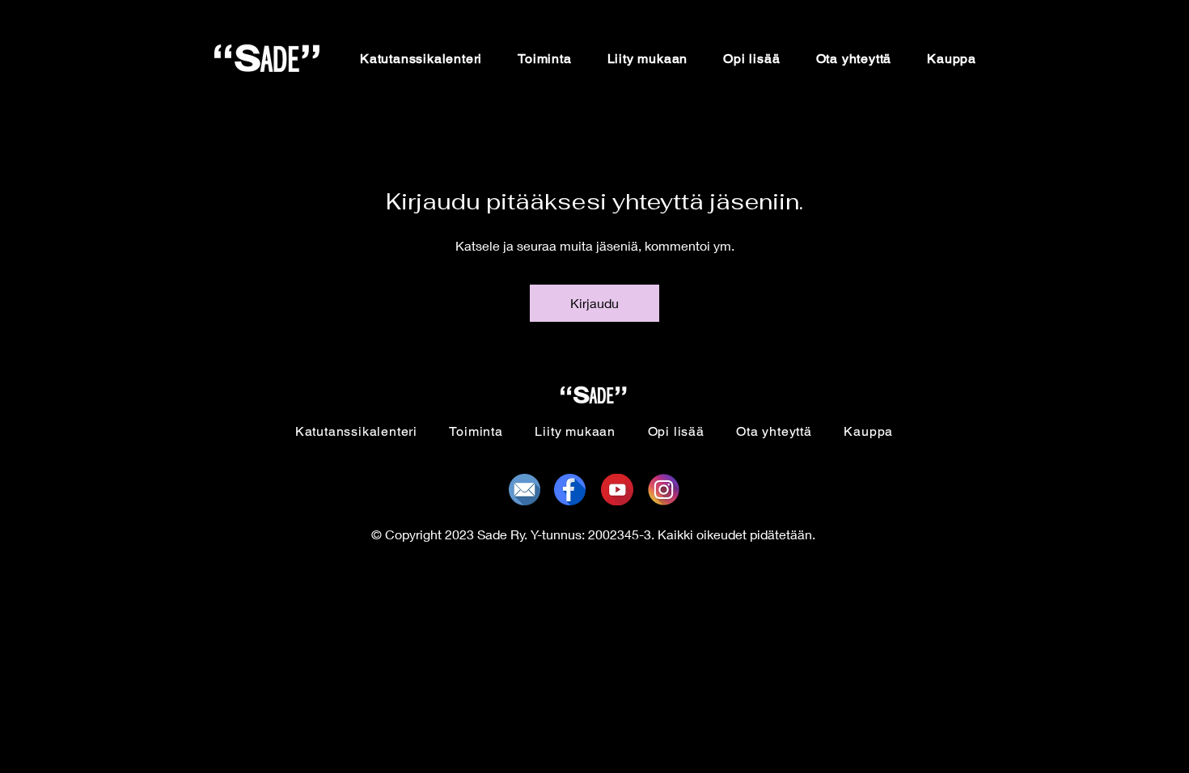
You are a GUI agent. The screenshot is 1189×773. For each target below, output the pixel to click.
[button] (544, 58)
